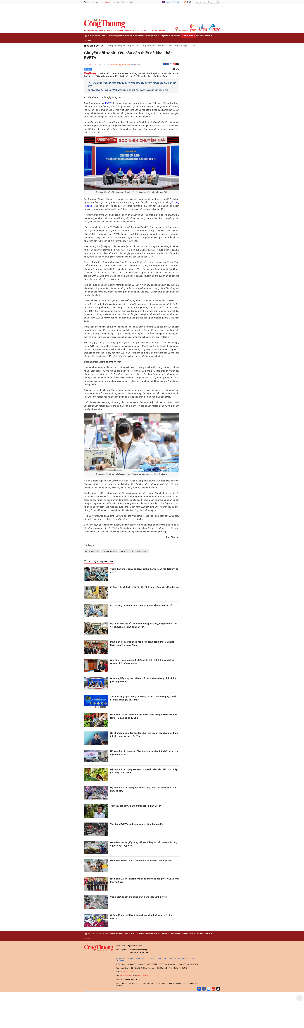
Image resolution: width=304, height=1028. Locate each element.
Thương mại (129, 36)
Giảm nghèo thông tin (122, 30)
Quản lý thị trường (116, 36)
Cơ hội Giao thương (157, 30)
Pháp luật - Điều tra (152, 36)
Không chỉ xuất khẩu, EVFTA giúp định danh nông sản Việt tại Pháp (144, 587)
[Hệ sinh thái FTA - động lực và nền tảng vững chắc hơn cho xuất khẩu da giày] (96, 792)
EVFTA (108, 103)
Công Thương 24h (101, 36)
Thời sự (91, 36)
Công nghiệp (139, 36)
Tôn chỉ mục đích (181, 958)
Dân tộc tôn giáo (140, 30)
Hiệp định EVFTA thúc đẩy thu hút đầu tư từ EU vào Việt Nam (141, 860)
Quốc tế (193, 46)
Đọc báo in (108, 30)
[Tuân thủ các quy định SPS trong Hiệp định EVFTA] (96, 811)
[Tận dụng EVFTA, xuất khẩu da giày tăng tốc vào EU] (96, 829)
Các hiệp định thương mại (116, 46)
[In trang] (177, 69)
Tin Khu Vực (183, 30)
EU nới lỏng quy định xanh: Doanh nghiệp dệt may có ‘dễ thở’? (142, 605)
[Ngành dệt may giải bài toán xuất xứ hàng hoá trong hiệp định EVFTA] (96, 920)
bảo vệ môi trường (92, 551)
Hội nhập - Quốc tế (188, 36)
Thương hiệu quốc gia (93, 30)
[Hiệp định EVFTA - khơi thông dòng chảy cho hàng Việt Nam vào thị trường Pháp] (96, 884)
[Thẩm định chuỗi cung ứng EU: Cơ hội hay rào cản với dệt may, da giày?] (96, 574)
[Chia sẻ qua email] (174, 69)
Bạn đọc (88, 41)
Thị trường (166, 36)
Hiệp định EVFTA (93, 45)
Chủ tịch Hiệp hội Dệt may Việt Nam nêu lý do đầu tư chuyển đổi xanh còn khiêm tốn (128, 90)
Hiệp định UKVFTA (164, 46)
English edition (172, 2)
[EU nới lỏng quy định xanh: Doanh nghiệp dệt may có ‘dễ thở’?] (96, 610)
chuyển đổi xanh (142, 551)
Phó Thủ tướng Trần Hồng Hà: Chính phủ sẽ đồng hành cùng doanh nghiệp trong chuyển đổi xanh (132, 84)
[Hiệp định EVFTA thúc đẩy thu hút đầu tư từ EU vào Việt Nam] (96, 865)
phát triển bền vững (109, 551)
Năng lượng (175, 36)
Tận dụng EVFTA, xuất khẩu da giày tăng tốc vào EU (136, 824)
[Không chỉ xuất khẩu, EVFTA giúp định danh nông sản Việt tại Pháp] (96, 592)
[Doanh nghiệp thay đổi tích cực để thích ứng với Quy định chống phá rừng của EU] (96, 683)
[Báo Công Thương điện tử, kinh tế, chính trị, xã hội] (104, 23)
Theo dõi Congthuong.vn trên (121, 65)
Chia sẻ (89, 69)
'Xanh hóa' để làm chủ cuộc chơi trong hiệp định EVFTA (138, 897)
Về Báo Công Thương (124, 958)
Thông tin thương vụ (181, 46)
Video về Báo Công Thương (144, 958)
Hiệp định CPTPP (134, 46)
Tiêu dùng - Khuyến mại (204, 36)
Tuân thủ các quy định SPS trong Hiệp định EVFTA (136, 806)
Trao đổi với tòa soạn (165, 958)
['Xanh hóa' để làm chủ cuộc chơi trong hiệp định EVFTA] (96, 902)
